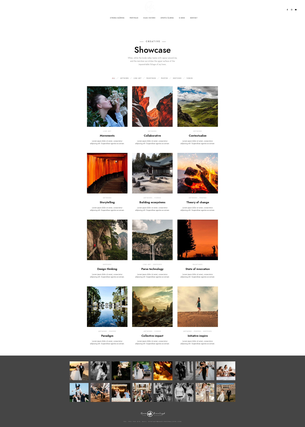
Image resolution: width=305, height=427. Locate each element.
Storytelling (107, 202)
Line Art (138, 78)
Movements (107, 136)
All (113, 78)
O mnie (182, 18)
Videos (190, 78)
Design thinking (107, 269)
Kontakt (194, 18)
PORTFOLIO (134, 18)
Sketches (177, 78)
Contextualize (197, 136)
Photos (164, 78)
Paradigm (107, 336)
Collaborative (152, 136)
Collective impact (152, 336)
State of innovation (198, 269)
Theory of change (197, 202)
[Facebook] (287, 10)
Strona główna (117, 18)
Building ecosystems (152, 202)
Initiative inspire (198, 336)
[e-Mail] (296, 10)
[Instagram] (291, 10)
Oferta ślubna (167, 18)
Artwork (124, 78)
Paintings (151, 78)
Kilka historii (149, 18)
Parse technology (152, 269)
